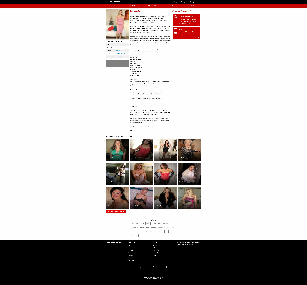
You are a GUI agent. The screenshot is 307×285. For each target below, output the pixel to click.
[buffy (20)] (117, 173)
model (145, 231)
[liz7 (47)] (117, 197)
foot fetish (153, 227)
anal (133, 223)
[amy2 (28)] (165, 173)
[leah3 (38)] (117, 149)
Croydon (118, 56)
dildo (159, 223)
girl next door (161, 227)
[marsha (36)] (165, 149)
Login (176, 2)
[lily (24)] (189, 173)
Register (184, 2)
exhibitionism (135, 227)
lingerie (139, 231)
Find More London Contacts (116, 211)
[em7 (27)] (189, 197)
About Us (155, 245)
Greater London (120, 53)
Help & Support (195, 2)
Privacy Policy (156, 250)
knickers (134, 231)
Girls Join (154, 255)
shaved (154, 231)
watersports (135, 235)
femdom (142, 227)
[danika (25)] (165, 197)
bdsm (137, 223)
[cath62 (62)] (189, 149)
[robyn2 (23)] (141, 197)
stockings (161, 231)
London (118, 50)
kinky (173, 227)
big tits (142, 223)
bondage (154, 223)
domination (165, 223)
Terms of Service (157, 252)
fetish (147, 227)
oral (150, 231)
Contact (154, 247)
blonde (148, 223)
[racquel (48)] (141, 173)
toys (166, 231)
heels (168, 227)
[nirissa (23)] (141, 149)
